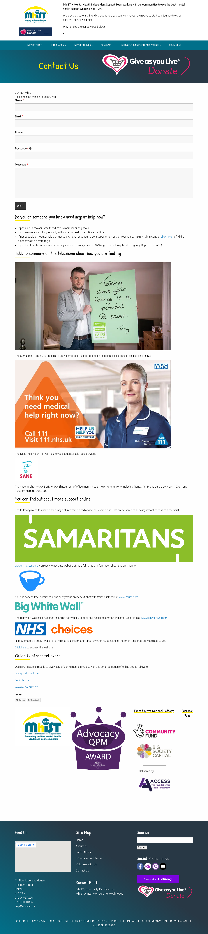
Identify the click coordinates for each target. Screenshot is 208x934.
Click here (20, 647)
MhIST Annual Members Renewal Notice (99, 893)
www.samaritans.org (26, 565)
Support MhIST (34, 44)
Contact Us (175, 44)
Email (19, 116)
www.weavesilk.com (26, 687)
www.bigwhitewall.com (154, 617)
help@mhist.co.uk (25, 906)
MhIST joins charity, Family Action (95, 889)
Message (21, 164)
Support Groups (82, 44)
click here (166, 236)
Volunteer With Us (86, 864)
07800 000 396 (24, 902)
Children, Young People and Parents (140, 44)
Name (19, 100)
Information (57, 44)
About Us (81, 846)
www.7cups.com (128, 597)
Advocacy (106, 44)
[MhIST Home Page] (35, 14)
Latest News (83, 852)
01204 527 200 (24, 897)
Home (79, 840)
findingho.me (22, 680)
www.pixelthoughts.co (27, 673)
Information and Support (90, 858)
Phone (19, 132)
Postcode (21, 148)
